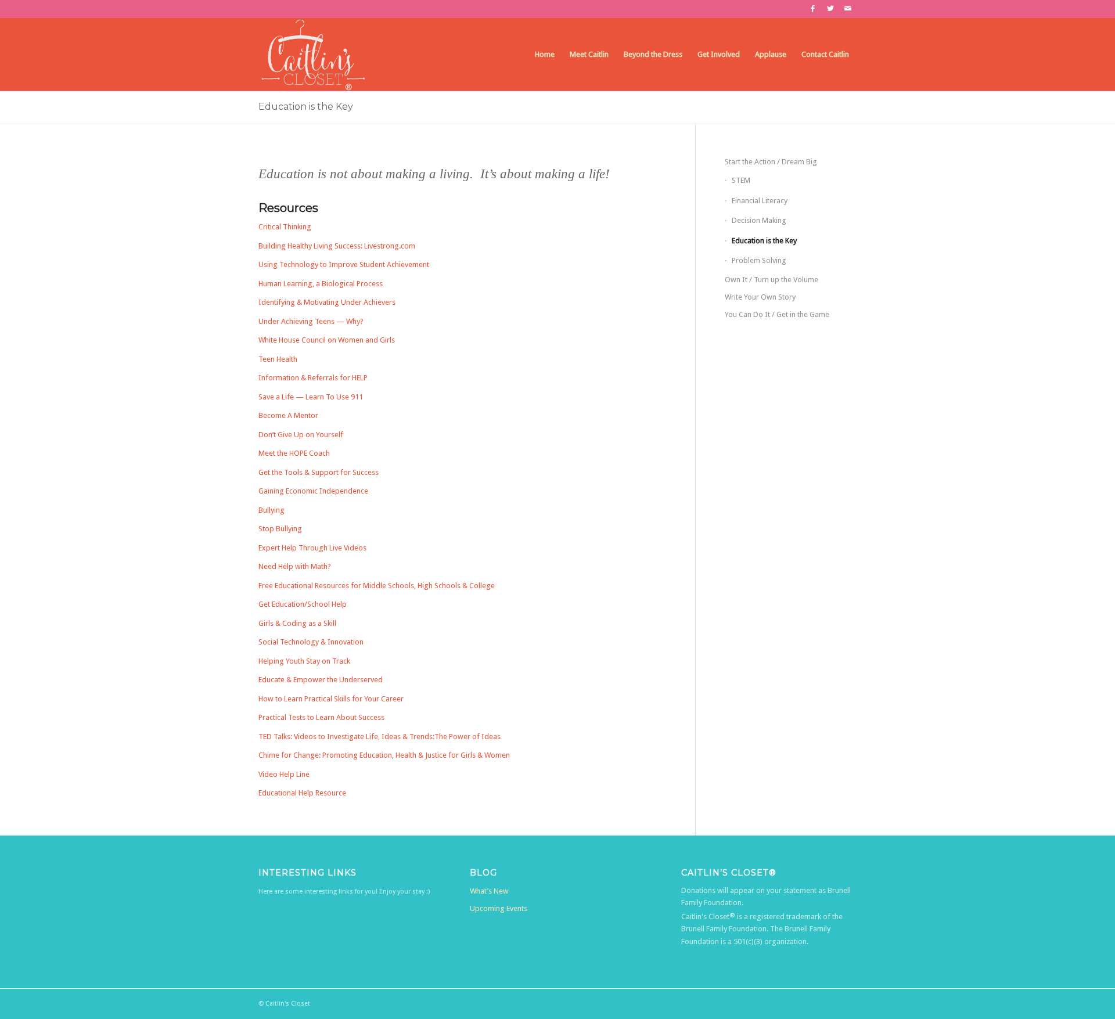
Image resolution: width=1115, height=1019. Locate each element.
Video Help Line (284, 774)
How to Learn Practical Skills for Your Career (331, 698)
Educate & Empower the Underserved (320, 679)
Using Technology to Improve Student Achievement (343, 264)
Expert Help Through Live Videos (312, 547)
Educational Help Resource (302, 792)
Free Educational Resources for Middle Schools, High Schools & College (376, 585)
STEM (741, 180)
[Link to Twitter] (830, 8)
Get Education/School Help (302, 604)
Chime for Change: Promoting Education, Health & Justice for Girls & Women (384, 755)
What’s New (489, 891)
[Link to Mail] (848, 8)
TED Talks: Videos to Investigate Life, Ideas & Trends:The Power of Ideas (379, 736)
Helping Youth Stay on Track (304, 661)
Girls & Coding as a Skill (297, 623)
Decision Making (759, 220)
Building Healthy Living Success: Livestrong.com (336, 246)
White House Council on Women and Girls (326, 340)
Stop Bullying (280, 528)
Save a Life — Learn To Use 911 (310, 397)
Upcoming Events (498, 908)
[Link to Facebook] (812, 8)
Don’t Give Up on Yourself (300, 434)
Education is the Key (305, 106)
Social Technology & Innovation (311, 642)
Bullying (271, 510)
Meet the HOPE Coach (294, 453)
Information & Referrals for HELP (313, 377)
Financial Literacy (759, 200)
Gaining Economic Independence (313, 491)
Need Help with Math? (294, 566)
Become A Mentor (288, 415)
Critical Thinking (284, 226)
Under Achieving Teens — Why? (311, 321)
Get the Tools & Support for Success (318, 472)
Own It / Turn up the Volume (771, 279)
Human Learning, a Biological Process (320, 283)
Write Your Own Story (760, 297)
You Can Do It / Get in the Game (777, 314)
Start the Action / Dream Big (771, 161)
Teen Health (277, 359)
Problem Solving (759, 260)
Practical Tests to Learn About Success (321, 717)
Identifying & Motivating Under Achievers (326, 302)
